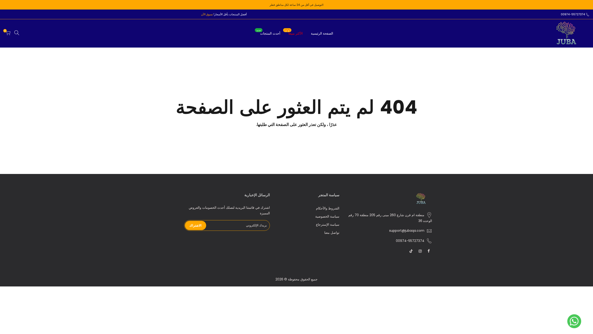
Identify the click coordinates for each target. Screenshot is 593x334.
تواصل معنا (331, 232)
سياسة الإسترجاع (327, 224)
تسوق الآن (207, 14)
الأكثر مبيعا (294, 32)
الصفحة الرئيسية (322, 33)
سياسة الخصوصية (327, 216)
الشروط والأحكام (327, 208)
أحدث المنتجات (268, 32)
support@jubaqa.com (406, 230)
